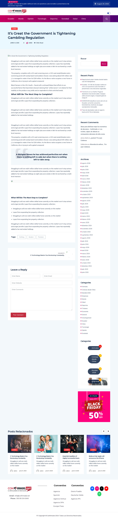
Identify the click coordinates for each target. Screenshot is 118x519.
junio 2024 (85, 244)
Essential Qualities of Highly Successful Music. (71, 457)
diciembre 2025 (87, 188)
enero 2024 (85, 260)
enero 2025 (85, 222)
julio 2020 (85, 269)
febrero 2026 (86, 182)
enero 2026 (85, 185)
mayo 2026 (85, 173)
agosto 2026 (86, 163)
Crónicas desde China (88, 290)
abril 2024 (85, 250)
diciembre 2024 (87, 225)
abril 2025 (85, 213)
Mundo (21, 19)
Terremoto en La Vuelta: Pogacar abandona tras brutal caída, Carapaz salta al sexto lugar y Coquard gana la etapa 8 (40, 5)
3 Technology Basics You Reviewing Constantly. (47, 255)
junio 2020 (85, 272)
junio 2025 (85, 207)
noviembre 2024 (87, 229)
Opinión (31, 19)
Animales (85, 286)
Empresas (85, 296)
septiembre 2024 (87, 235)
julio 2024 (85, 241)
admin (15, 471)
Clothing (21, 237)
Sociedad (65, 19)
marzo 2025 (86, 216)
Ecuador (11, 19)
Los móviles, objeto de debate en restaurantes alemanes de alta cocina (93, 131)
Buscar (83, 58)
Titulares (85, 308)
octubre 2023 (86, 263)
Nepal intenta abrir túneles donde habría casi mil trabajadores (94, 80)
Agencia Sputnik (56, 493)
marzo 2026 (86, 179)
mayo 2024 (85, 247)
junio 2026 (85, 169)
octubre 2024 (86, 232)
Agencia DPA (58, 502)
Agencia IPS (75, 499)
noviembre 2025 (87, 191)
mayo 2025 (85, 210)
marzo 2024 (86, 253)
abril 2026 (85, 176)
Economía (85, 311)
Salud (75, 19)
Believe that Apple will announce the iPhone (96, 457)
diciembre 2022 (87, 266)
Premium (41, 237)
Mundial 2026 (86, 293)
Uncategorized (86, 318)
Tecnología (42, 19)
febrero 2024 (86, 257)
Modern (31, 237)
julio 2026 (85, 166)
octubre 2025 (86, 194)
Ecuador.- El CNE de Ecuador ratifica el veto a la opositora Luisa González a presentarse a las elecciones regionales (94, 87)
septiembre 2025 (87, 197)
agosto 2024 (86, 238)
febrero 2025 (86, 219)
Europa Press (58, 506)
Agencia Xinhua (59, 499)
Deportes (54, 19)
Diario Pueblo (76, 491)
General (84, 314)
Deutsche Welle (77, 495)
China (83, 19)
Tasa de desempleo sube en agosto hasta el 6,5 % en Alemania (93, 111)
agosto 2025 (86, 200)
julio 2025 (85, 204)
